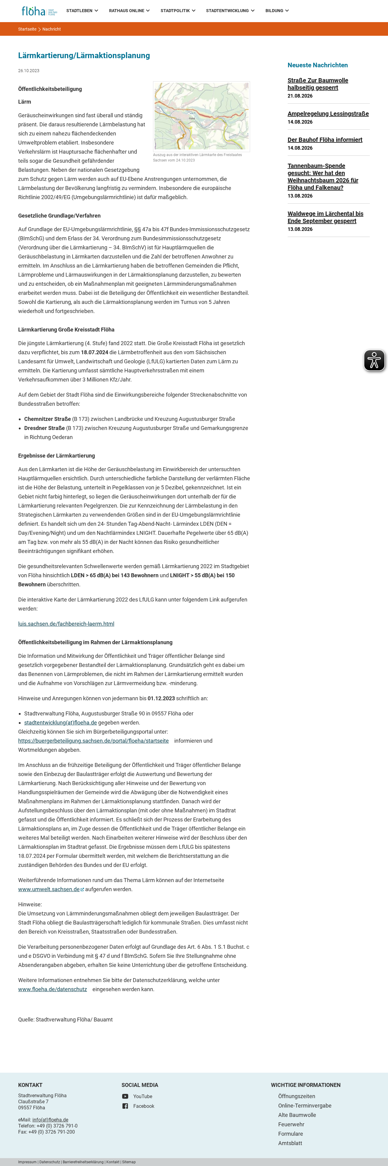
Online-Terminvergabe (305, 1105)
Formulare (290, 1134)
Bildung (274, 10)
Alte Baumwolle (297, 1115)
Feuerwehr (291, 1124)
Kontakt (112, 1162)
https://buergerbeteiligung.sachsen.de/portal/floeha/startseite (93, 741)
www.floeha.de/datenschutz (52, 989)
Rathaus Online (126, 10)
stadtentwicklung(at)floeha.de (60, 722)
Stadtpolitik (175, 10)
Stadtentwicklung (227, 10)
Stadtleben (79, 10)
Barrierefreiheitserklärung (83, 1162)
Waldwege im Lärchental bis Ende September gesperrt (325, 217)
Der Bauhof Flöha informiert (325, 139)
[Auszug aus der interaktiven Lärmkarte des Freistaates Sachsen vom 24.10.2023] (201, 116)
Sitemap (129, 1162)
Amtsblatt (290, 1143)
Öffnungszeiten (296, 1096)
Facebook (143, 1106)
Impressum (27, 1162)
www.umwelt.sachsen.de (49, 889)
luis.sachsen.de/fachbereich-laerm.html (66, 624)
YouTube (142, 1096)
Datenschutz (49, 1162)
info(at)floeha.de (50, 1120)
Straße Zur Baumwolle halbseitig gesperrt (318, 84)
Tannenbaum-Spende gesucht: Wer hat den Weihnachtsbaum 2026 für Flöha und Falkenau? (323, 176)
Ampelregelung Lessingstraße (328, 113)
